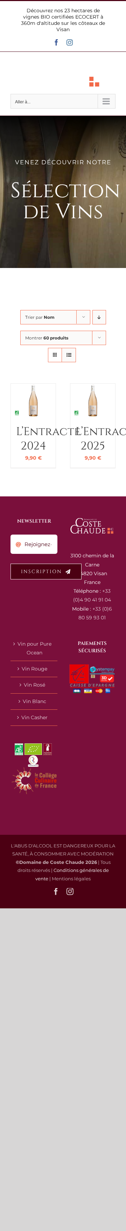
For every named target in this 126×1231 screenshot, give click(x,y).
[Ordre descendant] (99, 317)
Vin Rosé (34, 685)
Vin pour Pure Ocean (34, 648)
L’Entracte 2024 (48, 439)
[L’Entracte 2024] (33, 388)
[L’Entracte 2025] (92, 388)
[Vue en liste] (69, 355)
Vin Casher (34, 717)
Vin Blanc (34, 701)
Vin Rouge (34, 669)
